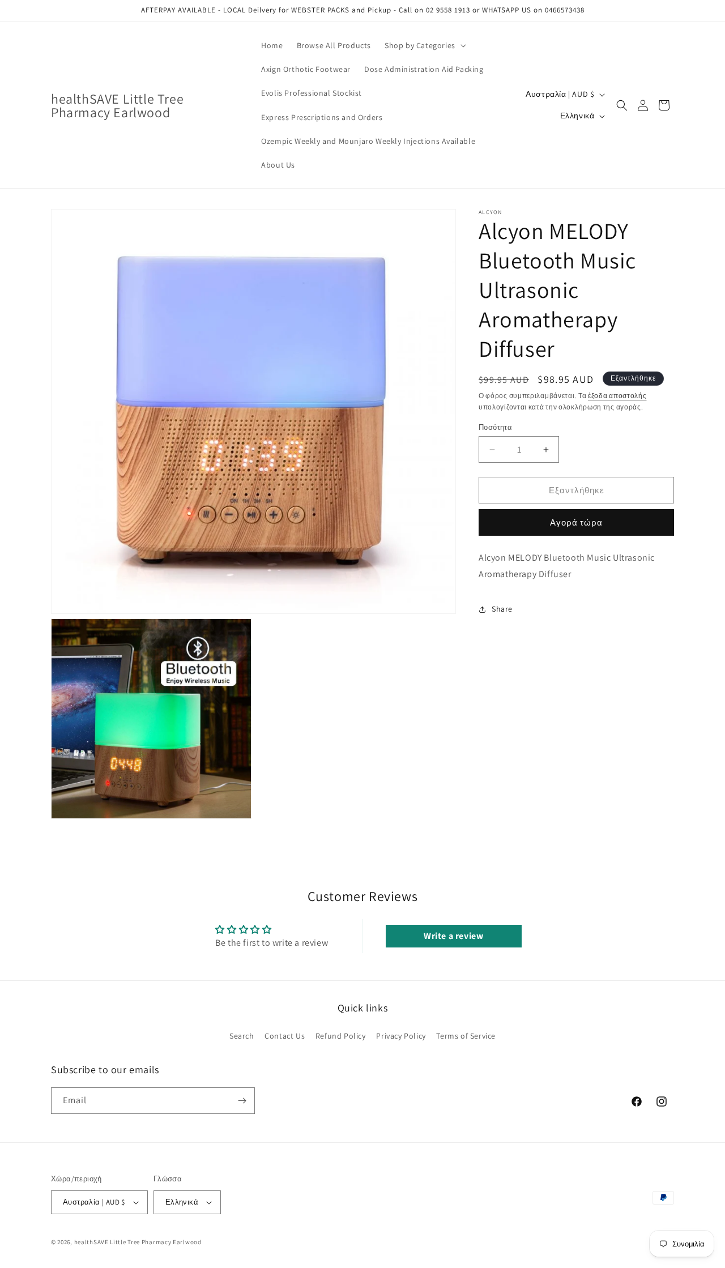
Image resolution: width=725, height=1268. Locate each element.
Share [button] (502, 609)
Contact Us (285, 1036)
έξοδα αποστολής (617, 395)
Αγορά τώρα (576, 522)
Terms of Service (466, 1036)
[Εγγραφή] (241, 1100)
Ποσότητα (495, 427)
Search (241, 1036)
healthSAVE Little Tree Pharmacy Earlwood (138, 1242)
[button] (424, 45)
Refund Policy (340, 1036)
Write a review (453, 936)
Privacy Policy (400, 1036)
